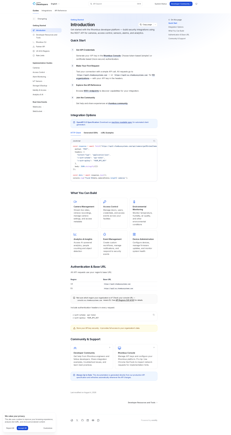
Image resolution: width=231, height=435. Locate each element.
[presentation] (114, 162)
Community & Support (177, 38)
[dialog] (29, 422)
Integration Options (175, 27)
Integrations (47, 11)
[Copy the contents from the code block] (154, 141)
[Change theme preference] (196, 4)
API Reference (61, 11)
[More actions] (155, 25)
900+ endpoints (91, 91)
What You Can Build (176, 31)
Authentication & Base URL (178, 35)
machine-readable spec (122, 122)
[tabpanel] (114, 162)
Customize (47, 428)
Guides (36, 11)
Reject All (10, 428)
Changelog (42, 19)
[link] (84, 213)
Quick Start (172, 23)
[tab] (76, 132)
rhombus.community (118, 103)
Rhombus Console (112, 55)
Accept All (22, 428)
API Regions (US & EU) (125, 300)
